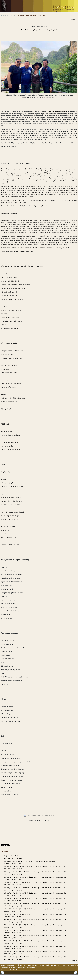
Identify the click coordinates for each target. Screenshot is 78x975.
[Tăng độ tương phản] (74, 24)
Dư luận (13, 15)
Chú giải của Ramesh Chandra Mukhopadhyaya (31, 15)
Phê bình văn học (32, 965)
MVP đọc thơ (55, 965)
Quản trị (14, 969)
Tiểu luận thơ (21, 965)
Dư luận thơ (64, 965)
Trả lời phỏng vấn (44, 965)
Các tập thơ (11, 965)
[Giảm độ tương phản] (76, 24)
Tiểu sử (71, 965)
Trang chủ (6, 15)
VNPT (9, 969)
